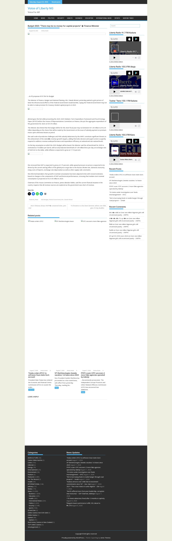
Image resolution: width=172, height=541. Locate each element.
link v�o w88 (113, 212)
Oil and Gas (32, 510)
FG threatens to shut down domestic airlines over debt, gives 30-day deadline (88, 207)
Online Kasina (32, 515)
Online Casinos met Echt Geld (38, 513)
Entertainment (33, 470)
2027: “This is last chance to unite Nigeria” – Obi (83, 486)
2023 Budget (44, 199)
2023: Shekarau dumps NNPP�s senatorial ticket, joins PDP (47, 207)
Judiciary (30, 486)
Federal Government (55, 199)
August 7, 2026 (33, 370)
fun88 (111, 230)
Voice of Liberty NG (40, 8)
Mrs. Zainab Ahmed (66, 199)
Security (60, 18)
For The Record (33, 479)
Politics (51, 18)
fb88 (110, 224)
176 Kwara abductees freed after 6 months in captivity (86, 498)
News (43, 18)
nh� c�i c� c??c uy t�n (117, 218)
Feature (30, 474)
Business (79, 18)
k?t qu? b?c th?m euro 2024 (118, 236)
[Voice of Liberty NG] (29, 17)
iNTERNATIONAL (34, 484)
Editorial (30, 465)
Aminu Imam (44, 31)
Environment (32, 472)
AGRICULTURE (33, 458)
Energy (30, 467)
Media (30, 489)
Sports (117, 18)
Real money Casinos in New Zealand (40, 522)
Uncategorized (33, 527)
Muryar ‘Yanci (128, 18)
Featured (31, 199)
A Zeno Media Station (116, 61)
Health (69, 18)
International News (103, 18)
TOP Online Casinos (34, 525)
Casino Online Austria (35, 460)
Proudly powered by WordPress (73, 538)
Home (36, 18)
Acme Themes (105, 538)
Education (89, 18)
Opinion (30, 517)
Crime (30, 463)
